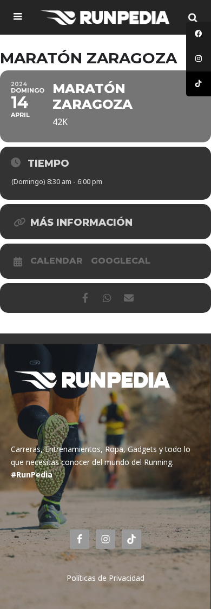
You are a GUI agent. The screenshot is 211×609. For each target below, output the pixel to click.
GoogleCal (120, 261)
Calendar (56, 261)
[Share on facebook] (85, 298)
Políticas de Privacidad (105, 578)
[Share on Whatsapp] (106, 298)
